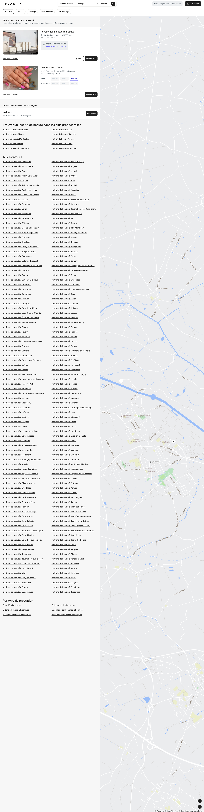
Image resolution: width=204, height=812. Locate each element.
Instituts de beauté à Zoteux (15, 587)
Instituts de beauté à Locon (64, 426)
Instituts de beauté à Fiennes (65, 332)
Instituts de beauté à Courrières (17, 294)
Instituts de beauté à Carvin (64, 275)
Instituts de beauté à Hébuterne (66, 369)
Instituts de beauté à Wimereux (17, 582)
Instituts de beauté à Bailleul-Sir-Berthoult (70, 199)
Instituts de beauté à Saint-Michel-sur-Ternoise (73, 530)
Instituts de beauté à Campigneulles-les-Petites (73, 265)
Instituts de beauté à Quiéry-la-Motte (19, 497)
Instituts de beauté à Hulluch (65, 388)
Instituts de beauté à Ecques (64, 313)
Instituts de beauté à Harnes (15, 369)
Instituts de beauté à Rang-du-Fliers (19, 502)
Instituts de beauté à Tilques (64, 554)
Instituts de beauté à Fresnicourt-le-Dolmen (22, 341)
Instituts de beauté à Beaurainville (67, 213)
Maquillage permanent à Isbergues (67, 610)
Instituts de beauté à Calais (64, 256)
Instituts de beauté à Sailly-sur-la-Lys (19, 511)
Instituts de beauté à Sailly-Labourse (68, 507)
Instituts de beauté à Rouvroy (16, 507)
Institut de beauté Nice (13, 143)
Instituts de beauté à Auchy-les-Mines (20, 190)
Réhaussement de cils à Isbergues (67, 614)
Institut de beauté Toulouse (64, 148)
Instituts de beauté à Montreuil (65, 459)
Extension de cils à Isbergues (16, 610)
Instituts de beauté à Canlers (16, 270)
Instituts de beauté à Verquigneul (18, 568)
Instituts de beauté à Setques (65, 549)
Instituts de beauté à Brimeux (65, 242)
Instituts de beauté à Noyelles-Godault (20, 473)
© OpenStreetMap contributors (191, 811)
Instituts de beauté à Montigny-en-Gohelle (22, 459)
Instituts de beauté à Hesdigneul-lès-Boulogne (24, 379)
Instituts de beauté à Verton (64, 568)
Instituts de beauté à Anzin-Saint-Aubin (21, 176)
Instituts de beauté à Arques (15, 180)
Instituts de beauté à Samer (64, 544)
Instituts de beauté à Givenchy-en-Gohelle (71, 351)
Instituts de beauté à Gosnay (65, 355)
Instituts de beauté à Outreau (65, 483)
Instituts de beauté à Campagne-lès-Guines (22, 265)
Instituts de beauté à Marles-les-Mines (20, 445)
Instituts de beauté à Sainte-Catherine (69, 540)
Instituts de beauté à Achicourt (17, 161)
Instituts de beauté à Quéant (64, 492)
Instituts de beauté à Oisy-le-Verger (19, 483)
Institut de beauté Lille (62, 129)
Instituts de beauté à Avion (64, 195)
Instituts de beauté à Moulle (15, 464)
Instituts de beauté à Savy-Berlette (18, 549)
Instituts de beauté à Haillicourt (66, 365)
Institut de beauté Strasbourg (16, 148)
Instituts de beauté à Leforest (16, 412)
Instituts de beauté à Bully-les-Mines (19, 251)
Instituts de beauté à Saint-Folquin (18, 521)
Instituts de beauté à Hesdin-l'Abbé (18, 384)
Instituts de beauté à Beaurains (17, 213)
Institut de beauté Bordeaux (15, 129)
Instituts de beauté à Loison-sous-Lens (20, 431)
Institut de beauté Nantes (63, 139)
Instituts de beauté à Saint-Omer (66, 535)
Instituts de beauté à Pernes (64, 488)
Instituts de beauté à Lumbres (16, 440)
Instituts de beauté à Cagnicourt (17, 256)
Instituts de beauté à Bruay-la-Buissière (20, 247)
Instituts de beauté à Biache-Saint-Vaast (21, 228)
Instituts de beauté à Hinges (64, 384)
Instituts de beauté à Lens (63, 412)
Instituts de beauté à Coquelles (17, 284)
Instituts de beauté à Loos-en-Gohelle (69, 436)
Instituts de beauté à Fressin (64, 341)
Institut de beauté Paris (62, 143)
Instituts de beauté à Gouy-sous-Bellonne (22, 360)
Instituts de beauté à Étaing (15, 327)
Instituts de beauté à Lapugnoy (17, 403)
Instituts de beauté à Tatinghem (17, 554)
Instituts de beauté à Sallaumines (18, 544)
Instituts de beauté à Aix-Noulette (18, 166)
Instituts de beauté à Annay (15, 171)
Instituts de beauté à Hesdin (64, 379)
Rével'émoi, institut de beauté (57, 31)
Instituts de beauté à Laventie (65, 403)
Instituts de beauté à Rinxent (64, 502)
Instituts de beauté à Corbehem (66, 284)
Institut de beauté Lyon (13, 134)
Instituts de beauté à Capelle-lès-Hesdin (70, 270)
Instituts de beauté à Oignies (64, 478)
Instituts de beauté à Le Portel (16, 407)
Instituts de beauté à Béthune (16, 223)
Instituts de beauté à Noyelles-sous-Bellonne (72, 473)
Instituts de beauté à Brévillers (16, 242)
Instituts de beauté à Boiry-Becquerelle (20, 232)
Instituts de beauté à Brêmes (64, 237)
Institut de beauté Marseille (64, 134)
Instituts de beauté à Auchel (64, 185)
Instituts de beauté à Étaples (64, 327)
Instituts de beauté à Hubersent (17, 388)
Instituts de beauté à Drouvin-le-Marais (20, 308)
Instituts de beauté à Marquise (65, 445)
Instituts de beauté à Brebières (16, 237)
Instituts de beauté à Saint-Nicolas (18, 535)
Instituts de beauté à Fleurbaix (16, 336)
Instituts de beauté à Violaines (65, 573)
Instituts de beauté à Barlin (15, 209)
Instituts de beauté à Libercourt (66, 417)
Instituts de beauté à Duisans (65, 308)
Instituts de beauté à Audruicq (65, 190)
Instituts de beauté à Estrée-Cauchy (68, 322)
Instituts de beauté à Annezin (65, 171)
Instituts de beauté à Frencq (64, 336)
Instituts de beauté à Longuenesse (18, 436)
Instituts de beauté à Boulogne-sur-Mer (69, 232)
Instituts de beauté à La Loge (16, 398)
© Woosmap (159, 811)
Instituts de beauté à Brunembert (66, 247)
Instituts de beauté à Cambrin (65, 261)
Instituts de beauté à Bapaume (65, 204)
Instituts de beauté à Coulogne (17, 289)
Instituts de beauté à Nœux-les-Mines (20, 469)
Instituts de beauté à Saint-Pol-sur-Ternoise (22, 540)
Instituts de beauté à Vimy (14, 573)
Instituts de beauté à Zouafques (66, 587)
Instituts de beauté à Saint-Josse (18, 526)
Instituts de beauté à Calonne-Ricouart (20, 261)
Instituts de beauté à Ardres (64, 176)
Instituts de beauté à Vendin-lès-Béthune (21, 563)
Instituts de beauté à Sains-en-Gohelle (69, 511)
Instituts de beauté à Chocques (66, 280)
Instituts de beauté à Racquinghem (67, 497)
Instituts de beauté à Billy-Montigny (68, 228)
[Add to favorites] (35, 32)
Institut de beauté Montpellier (16, 139)
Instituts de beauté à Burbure (65, 251)
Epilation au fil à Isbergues (63, 605)
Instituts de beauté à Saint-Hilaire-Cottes (70, 521)
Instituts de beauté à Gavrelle (16, 351)
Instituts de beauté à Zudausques (18, 592)
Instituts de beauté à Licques (16, 421)
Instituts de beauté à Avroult (15, 199)
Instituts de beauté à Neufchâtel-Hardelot (70, 464)
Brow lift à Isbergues (12, 605)
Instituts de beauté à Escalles (65, 317)
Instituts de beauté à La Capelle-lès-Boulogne (23, 393)
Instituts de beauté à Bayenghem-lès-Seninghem (74, 209)
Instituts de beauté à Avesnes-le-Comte (21, 195)
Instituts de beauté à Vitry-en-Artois (19, 578)
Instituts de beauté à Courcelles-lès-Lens (70, 289)
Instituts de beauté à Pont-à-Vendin (19, 492)
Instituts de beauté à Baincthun (17, 204)
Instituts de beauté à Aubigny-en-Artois (21, 185)
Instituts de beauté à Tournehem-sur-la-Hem (23, 559)
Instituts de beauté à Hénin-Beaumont (20, 374)
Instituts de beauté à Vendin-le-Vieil (68, 559)
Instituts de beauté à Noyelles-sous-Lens (21, 478)
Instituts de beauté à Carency (16, 275)
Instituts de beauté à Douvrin (65, 303)
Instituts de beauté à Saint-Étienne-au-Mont (71, 516)
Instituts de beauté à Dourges (16, 303)
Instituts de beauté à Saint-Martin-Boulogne (23, 530)
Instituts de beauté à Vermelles (65, 563)
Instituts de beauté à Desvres (16, 299)
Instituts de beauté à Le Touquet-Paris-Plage (72, 407)
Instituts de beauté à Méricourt (65, 450)
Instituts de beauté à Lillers (15, 426)
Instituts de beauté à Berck (64, 218)
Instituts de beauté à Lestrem (16, 417)
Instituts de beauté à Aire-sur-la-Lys (68, 161)
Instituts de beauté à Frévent (16, 346)
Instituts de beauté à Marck (64, 440)
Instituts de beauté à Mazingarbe (17, 450)
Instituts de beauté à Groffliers (65, 360)
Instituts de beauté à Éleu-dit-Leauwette (21, 317)
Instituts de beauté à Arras (63, 180)
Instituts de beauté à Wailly (64, 578)
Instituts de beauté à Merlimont (17, 455)
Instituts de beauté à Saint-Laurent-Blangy (71, 526)
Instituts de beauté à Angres (64, 166)
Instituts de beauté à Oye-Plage (17, 488)
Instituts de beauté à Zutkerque (66, 592)
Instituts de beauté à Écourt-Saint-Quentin (22, 313)
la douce (7, 112)
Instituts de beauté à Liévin (64, 421)
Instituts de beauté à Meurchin (65, 455)
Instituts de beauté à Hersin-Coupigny (69, 374)
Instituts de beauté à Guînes (15, 365)
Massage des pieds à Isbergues (17, 614)
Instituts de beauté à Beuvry (64, 223)
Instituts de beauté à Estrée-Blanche (19, 322)
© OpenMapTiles (171, 811)
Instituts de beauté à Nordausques (67, 469)
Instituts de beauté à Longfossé (66, 431)
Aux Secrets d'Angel (52, 67)
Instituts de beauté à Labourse (65, 398)
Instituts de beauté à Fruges (64, 346)
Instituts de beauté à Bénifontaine (18, 218)
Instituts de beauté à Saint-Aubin (18, 516)
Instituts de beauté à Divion (64, 299)
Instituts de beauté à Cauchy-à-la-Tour (20, 280)
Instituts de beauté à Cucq (63, 294)
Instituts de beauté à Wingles (65, 582)
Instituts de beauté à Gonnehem (17, 355)
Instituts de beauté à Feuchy (15, 332)
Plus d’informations (10, 58)
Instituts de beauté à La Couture (66, 393)
